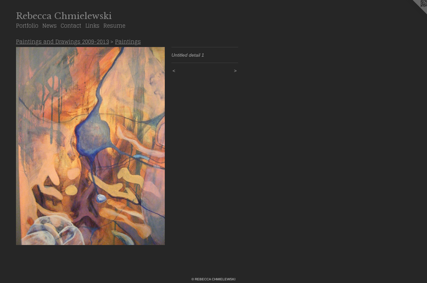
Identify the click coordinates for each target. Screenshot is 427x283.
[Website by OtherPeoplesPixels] (413, 13)
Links (92, 26)
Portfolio (27, 26)
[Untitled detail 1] (90, 146)
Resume (114, 26)
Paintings (128, 41)
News (49, 26)
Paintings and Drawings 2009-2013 (62, 41)
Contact (71, 26)
